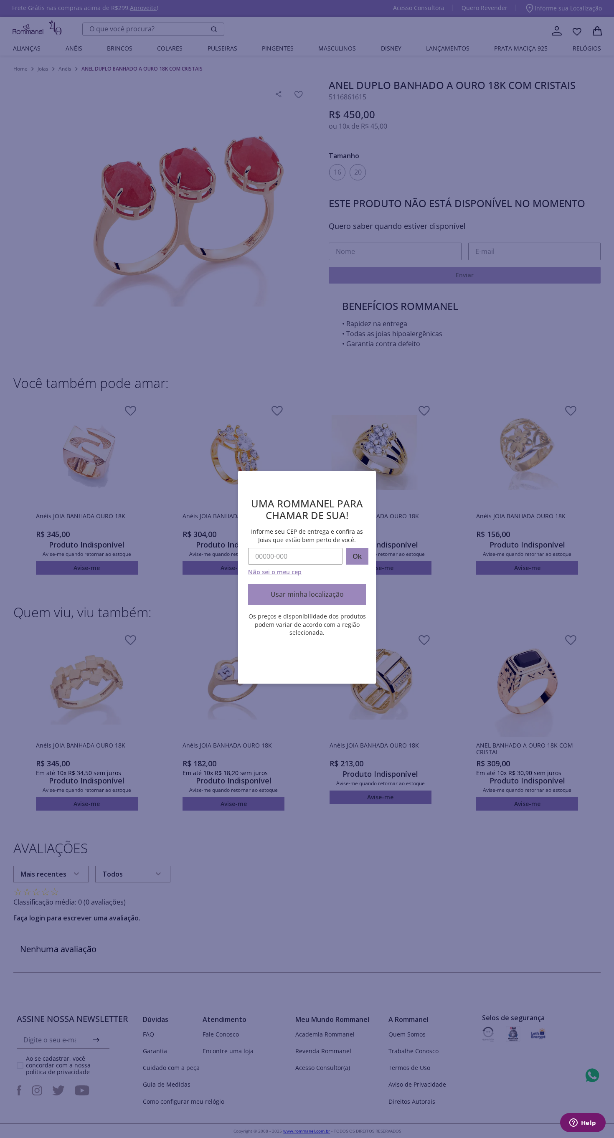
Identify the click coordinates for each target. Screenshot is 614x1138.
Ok (357, 556)
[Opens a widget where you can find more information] (583, 1123)
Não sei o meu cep (275, 572)
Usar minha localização (307, 594)
